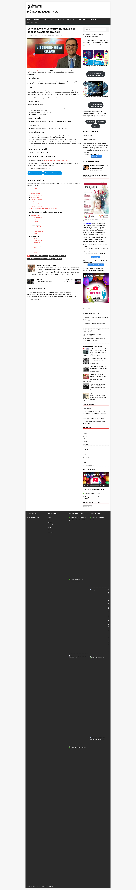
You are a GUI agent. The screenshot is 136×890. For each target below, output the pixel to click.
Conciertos (85, 441)
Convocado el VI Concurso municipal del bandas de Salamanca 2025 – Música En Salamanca (52, 296)
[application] (96, 479)
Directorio (82, 19)
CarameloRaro (38, 240)
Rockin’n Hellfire (38, 227)
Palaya (35, 252)
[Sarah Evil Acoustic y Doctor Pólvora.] (78, 581)
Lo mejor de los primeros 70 (97, 358)
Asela (35, 229)
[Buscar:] (95, 29)
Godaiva (36, 221)
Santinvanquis (38, 217)
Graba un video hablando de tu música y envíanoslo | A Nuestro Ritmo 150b (99, 167)
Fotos (84, 446)
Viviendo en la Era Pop (88, 465)
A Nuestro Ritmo (32, 23)
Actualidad (58, 19)
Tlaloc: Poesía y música (96, 366)
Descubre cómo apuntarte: (92, 154)
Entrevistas (37, 19)
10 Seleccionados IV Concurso (39, 204)
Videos (84, 462)
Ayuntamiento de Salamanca (37, 71)
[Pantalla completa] (106, 485)
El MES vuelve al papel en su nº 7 (91, 329)
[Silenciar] (104, 485)
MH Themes (50, 886)
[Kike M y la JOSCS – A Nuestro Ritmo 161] (98, 519)
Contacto (93, 19)
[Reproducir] (85, 485)
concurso (52, 255)
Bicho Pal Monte (38, 231)
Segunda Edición (35, 193)
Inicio (28, 19)
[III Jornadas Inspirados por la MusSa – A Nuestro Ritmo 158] (98, 739)
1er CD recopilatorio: (96, 105)
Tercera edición (35, 197)
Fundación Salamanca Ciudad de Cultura (40, 258)
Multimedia (70, 19)
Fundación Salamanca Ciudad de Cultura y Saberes (56, 160)
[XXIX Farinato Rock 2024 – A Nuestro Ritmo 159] (98, 659)
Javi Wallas (37, 242)
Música (98, 355)
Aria (35, 219)
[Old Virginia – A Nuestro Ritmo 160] (98, 590)
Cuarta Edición (35, 202)
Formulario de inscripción (52, 173)
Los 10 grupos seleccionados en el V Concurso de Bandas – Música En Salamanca (50, 292)
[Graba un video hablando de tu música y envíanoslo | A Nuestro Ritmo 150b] (86, 168)
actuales (85, 433)
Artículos (47, 19)
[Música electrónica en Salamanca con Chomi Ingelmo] (78, 657)
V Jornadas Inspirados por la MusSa (92, 334)
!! (97, 418)
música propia (57, 258)
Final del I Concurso (36, 191)
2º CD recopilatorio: (95, 74)
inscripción (101, 121)
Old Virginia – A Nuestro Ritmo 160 (108, 607)
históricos (98, 363)
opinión (85, 460)
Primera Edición (35, 189)
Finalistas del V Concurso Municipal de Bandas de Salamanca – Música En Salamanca (50, 294)
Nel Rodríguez (37, 248)
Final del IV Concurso (36, 206)
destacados (61, 255)
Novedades (57, 35)
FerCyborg (44, 35)
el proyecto (90, 121)
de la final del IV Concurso (44, 208)
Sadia (35, 238)
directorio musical (88, 147)
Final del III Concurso (36, 199)
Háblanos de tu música (91, 162)
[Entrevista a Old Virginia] (78, 520)
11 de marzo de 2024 (35, 35)
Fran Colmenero (38, 250)
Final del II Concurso (36, 195)
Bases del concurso (35, 173)
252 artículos (52, 265)
